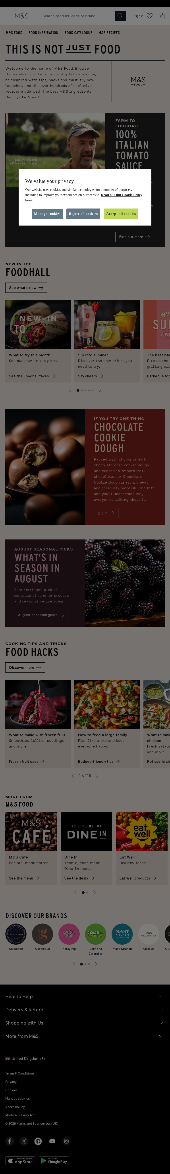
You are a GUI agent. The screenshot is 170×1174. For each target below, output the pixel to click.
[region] (85, 197)
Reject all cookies (83, 214)
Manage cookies (47, 214)
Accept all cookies (121, 214)
